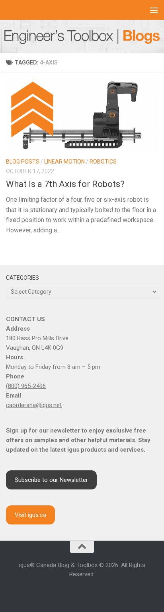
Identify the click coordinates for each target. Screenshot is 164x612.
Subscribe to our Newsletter (51, 479)
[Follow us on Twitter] (91, 591)
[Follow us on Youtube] (82, 591)
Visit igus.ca (30, 514)
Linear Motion (64, 161)
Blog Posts (22, 161)
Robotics (103, 161)
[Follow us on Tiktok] (101, 591)
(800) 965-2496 (26, 386)
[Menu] (154, 10)
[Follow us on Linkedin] (72, 591)
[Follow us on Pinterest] (110, 591)
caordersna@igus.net (34, 405)
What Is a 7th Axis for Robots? (65, 184)
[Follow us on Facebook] (53, 591)
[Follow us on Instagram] (63, 591)
